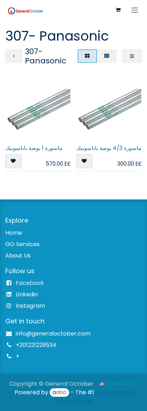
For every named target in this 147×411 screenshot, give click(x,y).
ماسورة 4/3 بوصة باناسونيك (108, 148)
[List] (107, 56)
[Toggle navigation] (135, 10)
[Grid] (87, 56)
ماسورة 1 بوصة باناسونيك (33, 148)
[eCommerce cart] (118, 10)
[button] (13, 161)
